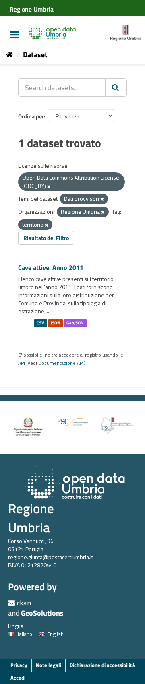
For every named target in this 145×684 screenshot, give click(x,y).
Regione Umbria (31, 518)
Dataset (35, 54)
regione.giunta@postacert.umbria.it (50, 557)
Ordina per (31, 116)
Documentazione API (61, 363)
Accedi (17, 678)
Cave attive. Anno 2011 (50, 267)
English (55, 634)
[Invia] (116, 87)
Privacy (18, 665)
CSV (40, 323)
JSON (55, 323)
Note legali (48, 665)
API (21, 363)
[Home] (9, 54)
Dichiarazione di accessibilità (102, 665)
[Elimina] (49, 186)
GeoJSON (75, 323)
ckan (24, 602)
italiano (24, 634)
